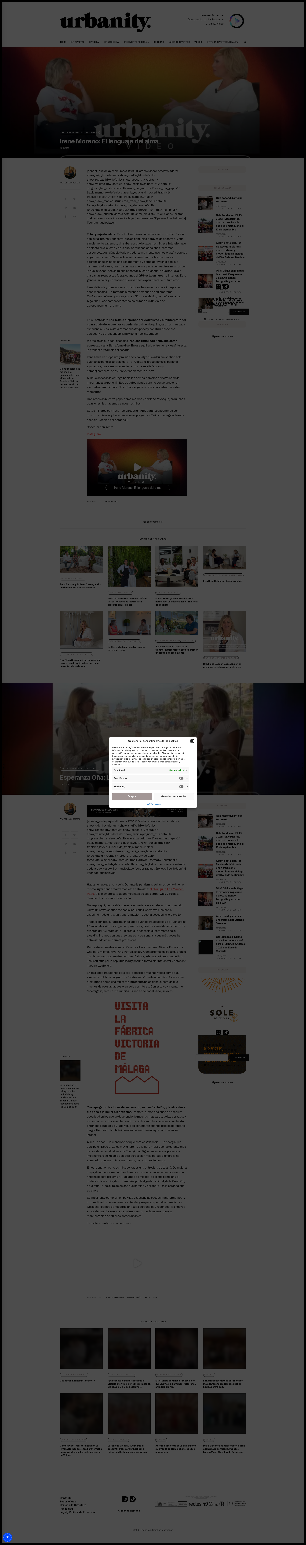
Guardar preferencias (173, 796)
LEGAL (150, 804)
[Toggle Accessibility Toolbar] (7, 1537)
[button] (192, 741)
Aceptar (132, 796)
